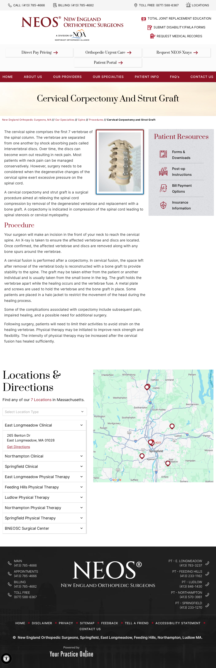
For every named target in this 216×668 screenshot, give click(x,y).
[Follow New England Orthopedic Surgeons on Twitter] (108, 600)
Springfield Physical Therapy (30, 518)
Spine (81, 119)
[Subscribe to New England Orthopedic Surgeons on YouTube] (121, 600)
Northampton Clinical (24, 456)
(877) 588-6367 (167, 5)
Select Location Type (22, 412)
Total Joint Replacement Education (179, 18)
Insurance (181, 205)
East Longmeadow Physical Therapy (37, 477)
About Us (33, 77)
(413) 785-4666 (33, 5)
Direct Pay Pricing (37, 52)
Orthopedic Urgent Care (105, 52)
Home (20, 623)
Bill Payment (182, 188)
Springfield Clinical (21, 466)
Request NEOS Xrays (174, 52)
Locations (200, 5)
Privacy (66, 623)
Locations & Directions (32, 382)
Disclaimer (42, 623)
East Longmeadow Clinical (28, 425)
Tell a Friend (137, 623)
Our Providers (67, 77)
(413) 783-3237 (191, 565)
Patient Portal (105, 62)
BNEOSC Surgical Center (27, 528)
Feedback (109, 623)
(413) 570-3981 (191, 597)
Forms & (181, 155)
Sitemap (87, 623)
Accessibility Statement (178, 623)
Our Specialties (108, 77)
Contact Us (201, 77)
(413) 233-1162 (191, 576)
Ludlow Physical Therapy (27, 497)
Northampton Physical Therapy (33, 507)
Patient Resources (181, 137)
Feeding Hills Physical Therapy (32, 487)
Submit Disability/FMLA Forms (179, 27)
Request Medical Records (179, 36)
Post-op (182, 172)
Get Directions (18, 447)
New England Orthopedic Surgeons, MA (26, 119)
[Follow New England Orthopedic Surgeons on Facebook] (94, 600)
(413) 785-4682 (82, 5)
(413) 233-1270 (191, 607)
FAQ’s (175, 77)
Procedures (96, 119)
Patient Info (147, 77)
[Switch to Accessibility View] (6, 658)
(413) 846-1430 (191, 586)
